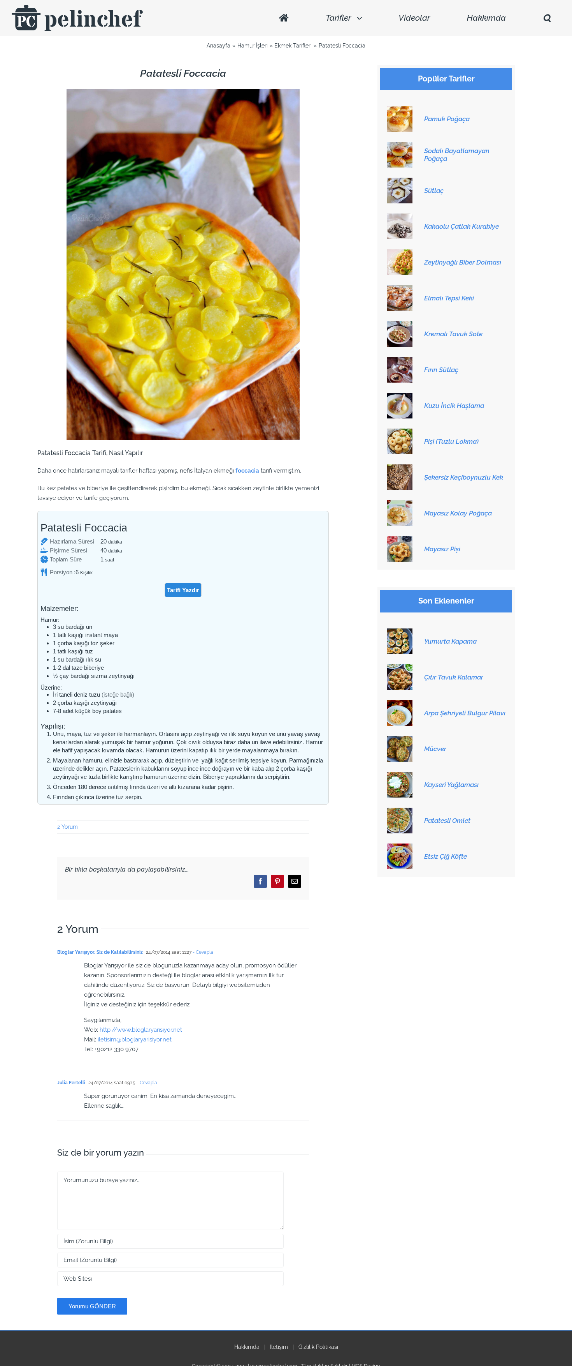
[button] (546, 18)
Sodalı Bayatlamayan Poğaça (457, 154)
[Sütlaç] (399, 182)
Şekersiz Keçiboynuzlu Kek (463, 477)
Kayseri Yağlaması (451, 785)
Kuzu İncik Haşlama (454, 405)
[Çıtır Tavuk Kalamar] (399, 668)
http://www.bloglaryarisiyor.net (141, 1029)
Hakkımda (247, 1347)
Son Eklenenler (446, 601)
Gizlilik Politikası (318, 1347)
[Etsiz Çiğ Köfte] (399, 848)
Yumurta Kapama (450, 641)
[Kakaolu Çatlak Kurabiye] (399, 218)
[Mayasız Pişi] (399, 540)
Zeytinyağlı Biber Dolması (462, 262)
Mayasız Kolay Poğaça (458, 513)
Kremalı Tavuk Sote (453, 334)
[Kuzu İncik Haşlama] (399, 397)
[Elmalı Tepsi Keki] (399, 289)
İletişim (279, 1347)
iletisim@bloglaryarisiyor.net (135, 1039)
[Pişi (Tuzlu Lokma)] (399, 433)
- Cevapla (202, 952)
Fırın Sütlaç (441, 370)
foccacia (248, 470)
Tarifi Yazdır (183, 590)
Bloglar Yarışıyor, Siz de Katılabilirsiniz (100, 952)
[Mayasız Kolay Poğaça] (399, 504)
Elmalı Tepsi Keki (449, 298)
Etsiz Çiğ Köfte (445, 856)
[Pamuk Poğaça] (399, 110)
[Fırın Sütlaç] (399, 361)
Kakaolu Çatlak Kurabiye (461, 226)
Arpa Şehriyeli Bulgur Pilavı (464, 713)
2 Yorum (67, 827)
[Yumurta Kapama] (399, 633)
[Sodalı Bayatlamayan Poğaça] (399, 146)
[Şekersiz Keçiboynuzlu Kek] (399, 469)
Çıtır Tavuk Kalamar (453, 677)
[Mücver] (399, 740)
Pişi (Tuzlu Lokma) (451, 441)
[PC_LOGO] (77, 7)
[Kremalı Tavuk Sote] (399, 325)
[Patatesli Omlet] (399, 812)
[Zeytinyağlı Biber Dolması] (399, 254)
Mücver (435, 749)
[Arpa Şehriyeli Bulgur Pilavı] (399, 704)
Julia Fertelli (71, 1082)
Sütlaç (434, 190)
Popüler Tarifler (446, 78)
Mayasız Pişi (442, 549)
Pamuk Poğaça (447, 119)
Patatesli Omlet (447, 820)
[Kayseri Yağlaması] (399, 776)
